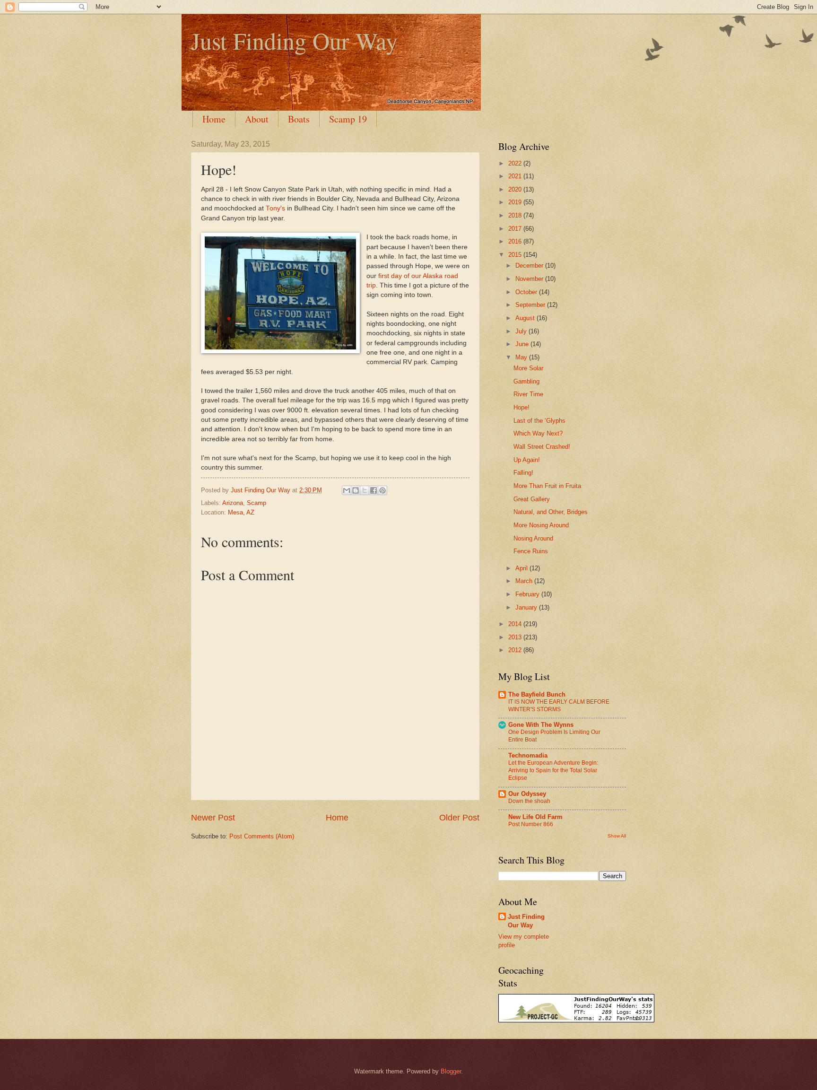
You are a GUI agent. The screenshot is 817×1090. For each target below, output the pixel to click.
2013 (515, 637)
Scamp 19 (348, 119)
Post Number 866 (530, 824)
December (530, 265)
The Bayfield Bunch (536, 694)
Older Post (459, 817)
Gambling (526, 381)
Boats (299, 119)
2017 (515, 228)
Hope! (521, 407)
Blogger (451, 1071)
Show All (617, 835)
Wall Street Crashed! (541, 446)
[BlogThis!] (355, 490)
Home (214, 119)
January (527, 607)
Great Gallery (531, 499)
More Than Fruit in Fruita (547, 485)
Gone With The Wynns (541, 724)
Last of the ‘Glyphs (539, 420)
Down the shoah (529, 801)
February (528, 594)
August (526, 318)
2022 (515, 163)
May (522, 357)
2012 (515, 650)
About (257, 119)
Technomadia (528, 755)
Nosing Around (533, 538)
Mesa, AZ (241, 512)
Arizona (232, 502)
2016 (515, 241)
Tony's (275, 208)
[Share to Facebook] (373, 490)
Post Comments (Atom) (261, 836)
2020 (515, 189)
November (530, 278)
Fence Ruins (530, 551)
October (527, 292)
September (531, 304)
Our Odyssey (527, 793)
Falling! (523, 472)
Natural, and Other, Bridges (550, 511)
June (522, 344)
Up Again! (526, 459)
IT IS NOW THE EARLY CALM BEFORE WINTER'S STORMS (558, 705)
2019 (515, 202)
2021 (515, 176)
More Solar (528, 368)
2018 (515, 215)
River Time (528, 394)
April (522, 568)
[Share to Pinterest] (382, 490)
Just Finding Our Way (294, 40)
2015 (515, 254)
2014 (515, 624)
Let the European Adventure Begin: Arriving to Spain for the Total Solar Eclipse (553, 770)
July (522, 331)
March (524, 580)
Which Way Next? (538, 433)
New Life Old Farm (535, 816)
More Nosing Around (541, 525)
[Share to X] (364, 490)
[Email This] (346, 490)
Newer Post (213, 817)
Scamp (256, 502)
